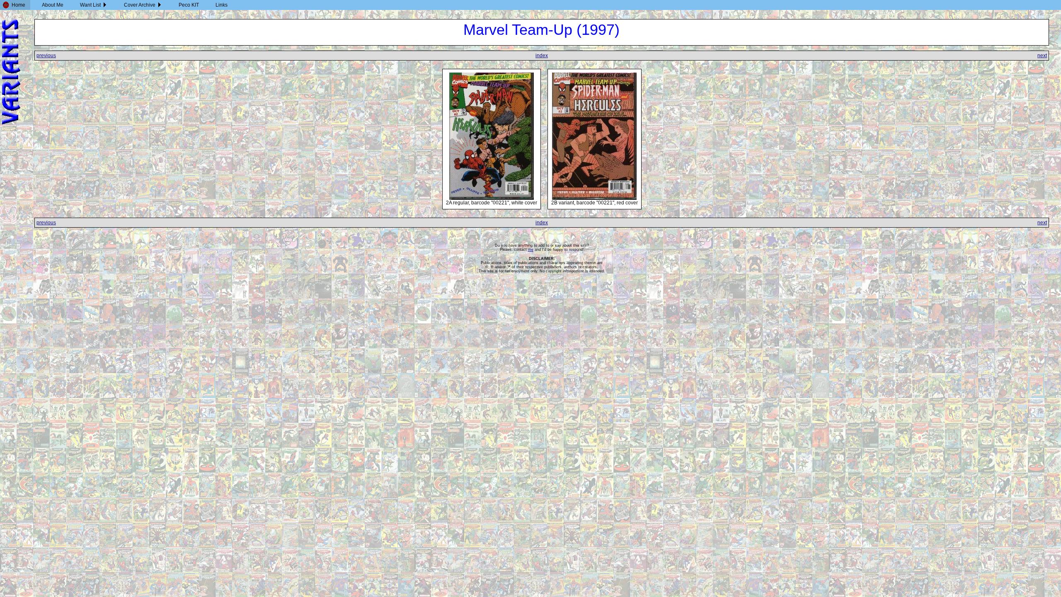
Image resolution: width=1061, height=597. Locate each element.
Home (18, 5)
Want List (90, 5)
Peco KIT (189, 5)
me (530, 250)
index (541, 55)
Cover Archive (139, 5)
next (1042, 55)
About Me (52, 5)
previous (46, 55)
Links (222, 5)
